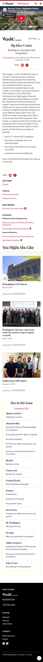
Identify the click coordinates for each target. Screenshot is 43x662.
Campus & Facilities (9, 198)
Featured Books (13, 480)
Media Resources (8, 636)
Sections (32, 39)
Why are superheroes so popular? (20, 537)
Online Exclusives (14, 542)
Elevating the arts (13, 527)
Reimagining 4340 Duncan (14, 284)
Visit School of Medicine (11, 240)
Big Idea (5, 184)
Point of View (12, 563)
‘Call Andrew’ (11, 494)
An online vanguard (14, 439)
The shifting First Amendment (18, 567)
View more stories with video (12, 208)
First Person (11, 509)
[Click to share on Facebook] (22, 65)
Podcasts (5, 620)
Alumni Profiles (13, 423)
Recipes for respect (14, 474)
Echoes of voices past (15, 499)
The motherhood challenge (17, 484)
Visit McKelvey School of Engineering (15, 229)
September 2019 (21, 409)
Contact (5, 639)
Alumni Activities (14, 413)
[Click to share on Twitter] (27, 65)
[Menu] (40, 3)
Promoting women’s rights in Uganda (21, 435)
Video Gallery (7, 624)
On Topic (10, 532)
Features (10, 490)
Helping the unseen (14, 417)
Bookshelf (6, 617)
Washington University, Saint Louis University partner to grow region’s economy (18, 332)
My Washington (13, 522)
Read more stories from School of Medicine (18, 236)
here (10, 162)
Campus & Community (10, 194)
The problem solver (14, 504)
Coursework (11, 470)
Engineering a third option (14, 380)
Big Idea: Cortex (12, 464)
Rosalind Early (10, 58)
